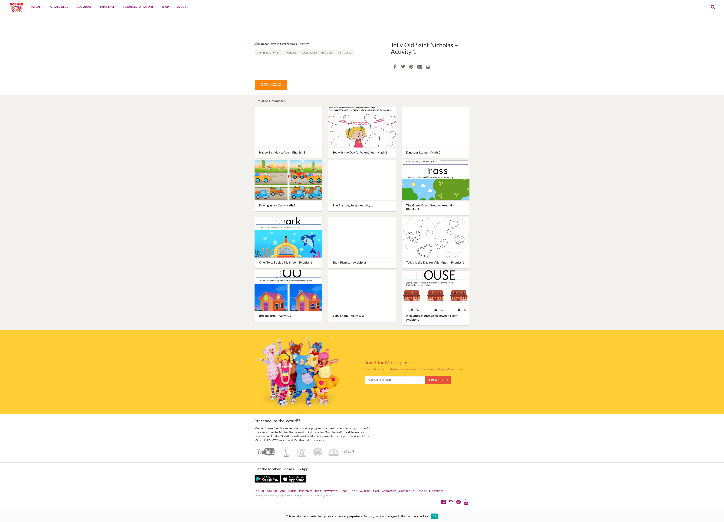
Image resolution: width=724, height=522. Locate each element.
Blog (318, 490)
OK (434, 516)
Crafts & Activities (268, 53)
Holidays (290, 53)
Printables (344, 53)
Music (292, 490)
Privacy (421, 490)
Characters (389, 490)
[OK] (719, 516)
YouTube (272, 490)
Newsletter (331, 490)
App (283, 490)
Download (271, 84)
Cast (376, 490)
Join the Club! (438, 380)
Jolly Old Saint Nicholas (317, 53)
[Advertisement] (362, 29)
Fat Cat (259, 490)
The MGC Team (360, 490)
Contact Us (406, 490)
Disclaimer (436, 490)
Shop (344, 490)
